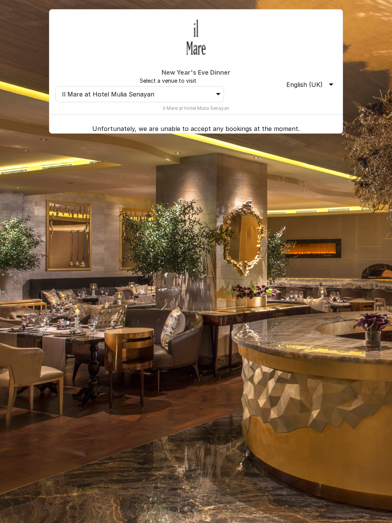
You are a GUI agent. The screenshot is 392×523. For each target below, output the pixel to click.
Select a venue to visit (168, 80)
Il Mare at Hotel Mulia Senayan (108, 94)
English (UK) (304, 84)
